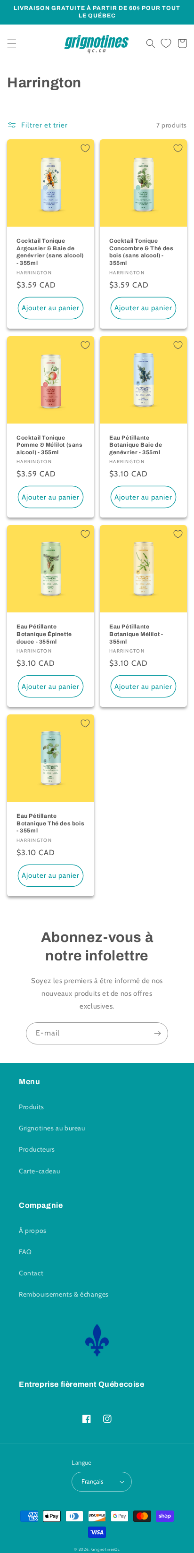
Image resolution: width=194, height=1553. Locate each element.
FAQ (25, 1251)
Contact (31, 1273)
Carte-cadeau (39, 1171)
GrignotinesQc (105, 1549)
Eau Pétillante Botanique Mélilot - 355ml (136, 634)
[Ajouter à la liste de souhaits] (85, 148)
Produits (31, 1107)
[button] (11, 43)
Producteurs (37, 1149)
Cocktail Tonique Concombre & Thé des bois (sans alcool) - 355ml (141, 252)
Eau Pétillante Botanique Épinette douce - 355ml (44, 634)
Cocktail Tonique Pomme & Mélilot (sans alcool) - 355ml (49, 445)
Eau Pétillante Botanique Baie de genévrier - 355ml (135, 445)
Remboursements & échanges (64, 1294)
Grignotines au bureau (52, 1128)
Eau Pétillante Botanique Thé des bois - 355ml (50, 823)
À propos (33, 1230)
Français (92, 1481)
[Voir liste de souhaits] (166, 43)
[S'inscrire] (157, 1033)
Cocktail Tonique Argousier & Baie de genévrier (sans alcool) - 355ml (50, 252)
